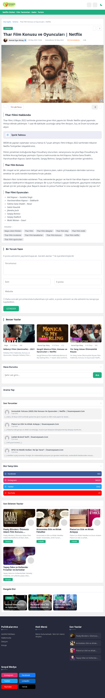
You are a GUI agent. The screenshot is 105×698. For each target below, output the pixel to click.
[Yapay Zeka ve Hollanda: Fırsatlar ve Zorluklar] (19, 556)
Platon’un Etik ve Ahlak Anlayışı (85, 650)
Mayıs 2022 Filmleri (13, 231)
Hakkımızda (6, 638)
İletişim (4, 641)
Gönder (11, 308)
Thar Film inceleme (13, 235)
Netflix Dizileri (9, 12)
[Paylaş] (5, 106)
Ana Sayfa (7, 22)
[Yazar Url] (5, 40)
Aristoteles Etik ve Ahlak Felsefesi (86, 643)
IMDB (6, 142)
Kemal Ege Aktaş (44, 345)
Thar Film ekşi (62, 231)
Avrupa (8, 579)
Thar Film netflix (72, 235)
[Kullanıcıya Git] (7, 412)
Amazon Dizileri (38, 598)
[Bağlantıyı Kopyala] (94, 28)
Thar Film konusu (54, 235)
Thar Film (29, 231)
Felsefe (41, 541)
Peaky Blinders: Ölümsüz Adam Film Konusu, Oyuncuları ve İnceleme (86, 636)
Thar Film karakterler (34, 235)
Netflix (6, 146)
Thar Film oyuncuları (13, 239)
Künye (4, 645)
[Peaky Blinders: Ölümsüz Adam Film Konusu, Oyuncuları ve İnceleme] (19, 518)
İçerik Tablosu (19, 135)
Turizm (41, 12)
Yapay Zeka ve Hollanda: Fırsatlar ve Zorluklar (86, 658)
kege (6, 345)
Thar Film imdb (78, 231)
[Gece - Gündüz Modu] (101, 5)
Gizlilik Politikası (8, 634)
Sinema (15, 22)
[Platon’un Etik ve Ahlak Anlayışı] (86, 518)
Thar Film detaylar (44, 231)
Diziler (9, 598)
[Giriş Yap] (89, 5)
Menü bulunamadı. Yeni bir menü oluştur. (50, 635)
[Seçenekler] (100, 107)
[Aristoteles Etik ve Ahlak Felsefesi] (52, 518)
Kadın (34, 12)
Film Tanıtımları (23, 12)
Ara (97, 375)
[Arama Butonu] (95, 5)
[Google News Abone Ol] (16, 107)
